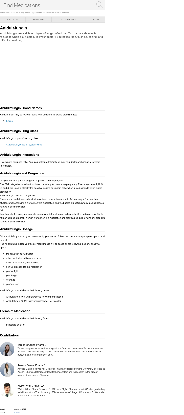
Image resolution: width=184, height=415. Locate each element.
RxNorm (17, 412)
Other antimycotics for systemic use (24, 144)
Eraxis (9, 120)
